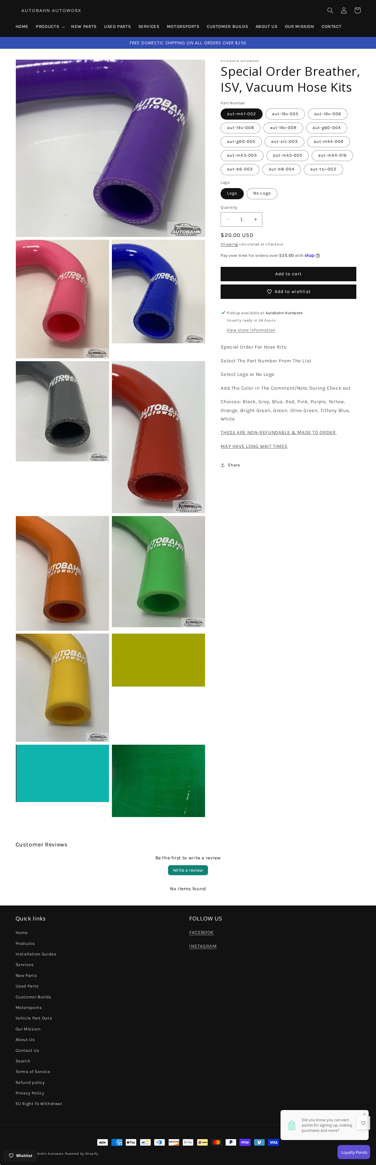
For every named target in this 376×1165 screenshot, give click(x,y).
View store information (251, 329)
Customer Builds (33, 997)
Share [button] (234, 465)
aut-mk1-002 (241, 113)
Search (23, 1061)
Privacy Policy (30, 1093)
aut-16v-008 (240, 127)
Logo (232, 193)
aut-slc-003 (284, 141)
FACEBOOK (201, 932)
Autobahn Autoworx (47, 1153)
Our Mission (28, 1029)
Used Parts (27, 986)
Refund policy (30, 1082)
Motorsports (29, 1007)
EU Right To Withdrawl (39, 1103)
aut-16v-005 (285, 113)
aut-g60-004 (327, 127)
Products (25, 943)
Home (22, 932)
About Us (25, 1039)
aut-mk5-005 (288, 155)
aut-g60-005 (241, 141)
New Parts (26, 975)
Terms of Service (33, 1071)
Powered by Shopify (81, 1153)
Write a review (188, 870)
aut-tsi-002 (323, 169)
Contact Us (27, 1050)
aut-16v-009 (283, 127)
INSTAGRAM (203, 946)
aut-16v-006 (327, 113)
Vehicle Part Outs (34, 1018)
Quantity (229, 207)
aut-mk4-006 (328, 141)
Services (25, 964)
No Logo (262, 193)
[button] (50, 26)
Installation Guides (36, 954)
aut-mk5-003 (242, 155)
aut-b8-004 (282, 169)
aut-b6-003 (240, 169)
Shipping (229, 244)
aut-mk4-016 (332, 155)
